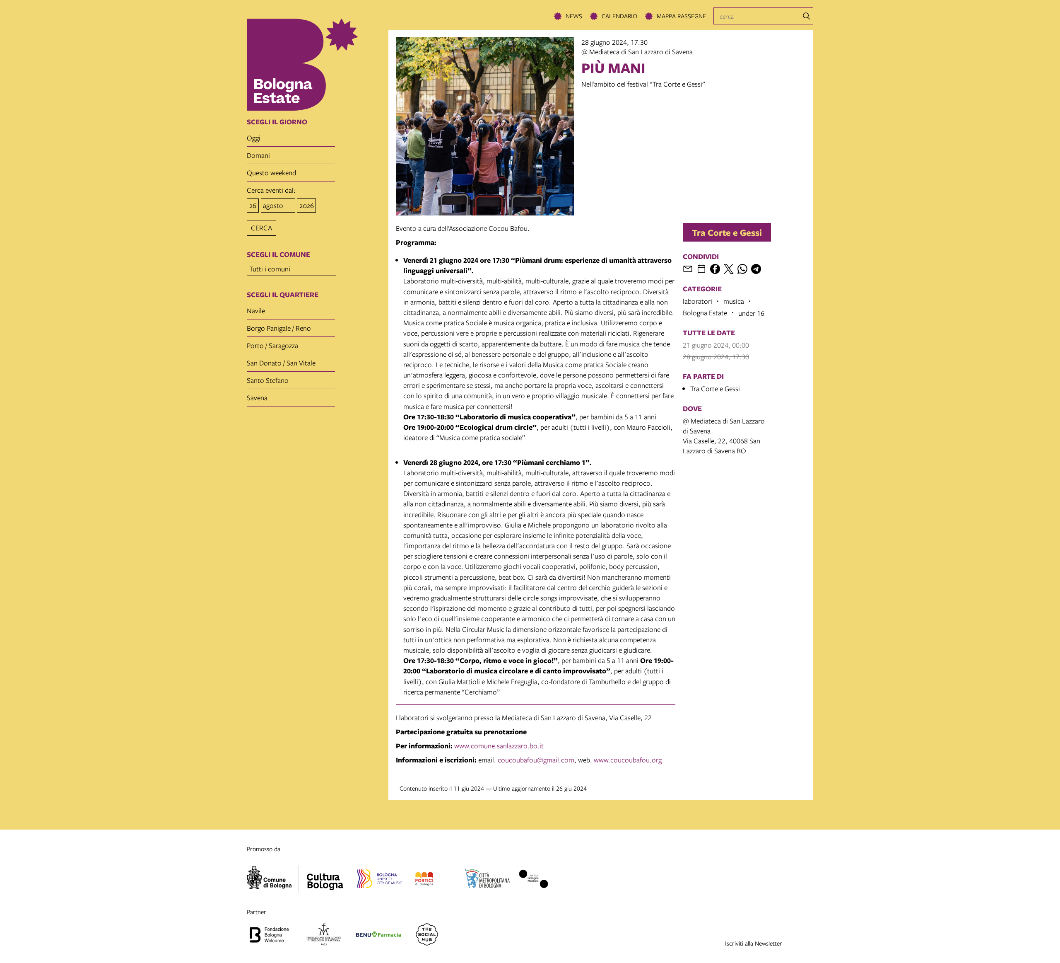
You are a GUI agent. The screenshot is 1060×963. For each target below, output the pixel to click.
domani (258, 155)
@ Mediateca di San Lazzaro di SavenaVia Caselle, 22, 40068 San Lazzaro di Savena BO (724, 435)
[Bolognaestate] (325, 876)
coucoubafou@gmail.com (536, 760)
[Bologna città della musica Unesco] (379, 880)
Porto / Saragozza (272, 345)
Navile (256, 310)
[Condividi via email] (688, 269)
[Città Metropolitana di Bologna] (487, 880)
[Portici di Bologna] (424, 880)
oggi (253, 138)
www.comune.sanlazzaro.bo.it (499, 745)
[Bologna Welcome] (269, 935)
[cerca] (806, 16)
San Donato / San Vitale (281, 363)
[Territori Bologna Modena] (533, 880)
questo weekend (271, 172)
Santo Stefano (268, 380)
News (574, 16)
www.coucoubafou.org (628, 760)
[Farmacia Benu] (378, 935)
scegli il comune (278, 254)
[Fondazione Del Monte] (323, 935)
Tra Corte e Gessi (727, 232)
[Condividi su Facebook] (715, 269)
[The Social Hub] (427, 935)
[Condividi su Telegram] (756, 269)
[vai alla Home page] (315, 65)
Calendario (619, 16)
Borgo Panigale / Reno (279, 328)
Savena (257, 397)
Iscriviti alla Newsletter (753, 943)
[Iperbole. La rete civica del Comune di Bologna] (273, 879)
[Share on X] (729, 269)
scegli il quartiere (282, 294)
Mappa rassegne (681, 16)
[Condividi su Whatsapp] (742, 269)
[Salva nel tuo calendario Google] (701, 269)
